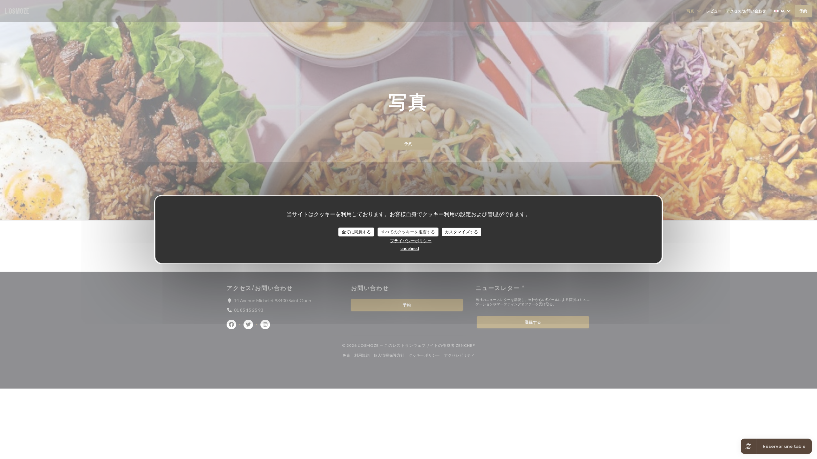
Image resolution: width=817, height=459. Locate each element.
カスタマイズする (461, 231)
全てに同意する (356, 231)
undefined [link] (410, 248)
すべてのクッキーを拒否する (408, 231)
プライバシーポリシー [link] (410, 240)
